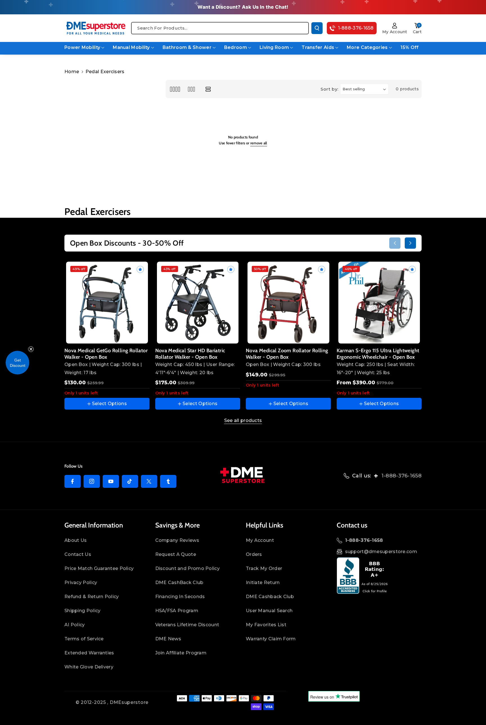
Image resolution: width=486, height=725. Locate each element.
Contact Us (77, 554)
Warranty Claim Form (271, 638)
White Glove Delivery (88, 667)
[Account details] (394, 25)
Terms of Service (84, 638)
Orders (254, 554)
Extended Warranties (89, 653)
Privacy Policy (80, 582)
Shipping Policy (82, 610)
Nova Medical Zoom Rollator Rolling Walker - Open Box (287, 353)
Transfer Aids (318, 47)
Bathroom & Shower (187, 47)
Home (71, 71)
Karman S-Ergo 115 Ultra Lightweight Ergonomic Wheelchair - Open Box (378, 353)
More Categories (367, 47)
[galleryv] (191, 89)
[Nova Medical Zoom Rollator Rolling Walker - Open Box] (288, 303)
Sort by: (330, 89)
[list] (208, 89)
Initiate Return (263, 582)
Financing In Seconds (180, 596)
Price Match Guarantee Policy (99, 568)
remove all (258, 143)
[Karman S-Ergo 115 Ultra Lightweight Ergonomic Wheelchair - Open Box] (379, 303)
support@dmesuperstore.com (381, 551)
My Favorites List (266, 624)
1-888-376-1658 (401, 476)
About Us (75, 540)
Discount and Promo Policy (187, 568)
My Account (260, 540)
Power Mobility (82, 47)
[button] (417, 25)
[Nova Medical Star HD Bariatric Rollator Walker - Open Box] (198, 303)
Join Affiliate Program (181, 653)
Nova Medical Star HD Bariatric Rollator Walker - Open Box (190, 353)
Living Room (274, 47)
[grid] (174, 89)
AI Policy (74, 624)
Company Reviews (177, 540)
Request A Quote (175, 554)
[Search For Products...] (317, 28)
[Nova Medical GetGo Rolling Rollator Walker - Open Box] (107, 303)
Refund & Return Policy (91, 596)
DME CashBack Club (179, 582)
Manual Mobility (131, 47)
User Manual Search (269, 610)
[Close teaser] (31, 349)
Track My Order (264, 568)
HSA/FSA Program (177, 610)
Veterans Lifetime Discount (187, 624)
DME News (168, 638)
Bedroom (235, 47)
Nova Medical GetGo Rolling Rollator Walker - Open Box (106, 353)
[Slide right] (410, 243)
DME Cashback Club (270, 596)
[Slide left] (394, 243)
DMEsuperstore (129, 702)
